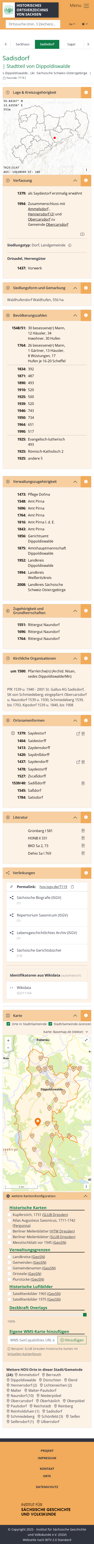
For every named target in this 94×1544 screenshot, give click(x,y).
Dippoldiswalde (53, 66)
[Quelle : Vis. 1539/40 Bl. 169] (83, 783)
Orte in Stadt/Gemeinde (29, 1024)
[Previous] (6, 44)
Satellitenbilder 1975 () (37, 1299)
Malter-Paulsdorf (42, 1390)
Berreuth (53, 1374)
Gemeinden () (29, 1262)
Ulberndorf (50, 1421)
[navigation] (47, 44)
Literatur (20, 817)
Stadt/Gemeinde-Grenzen (72, 1024)
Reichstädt (42, 1406)
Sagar (71, 44)
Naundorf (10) (22, 1395)
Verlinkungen (24, 872)
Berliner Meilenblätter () (44, 1231)
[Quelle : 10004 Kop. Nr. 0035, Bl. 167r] (83, 762)
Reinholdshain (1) (25, 1411)
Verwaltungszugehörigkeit (35, 481)
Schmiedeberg (23, 1416)
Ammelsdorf (38, 209)
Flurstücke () (28, 1279)
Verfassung (22, 180)
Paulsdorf (19, 1406)
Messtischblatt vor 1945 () (39, 1242)
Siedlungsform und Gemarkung (39, 287)
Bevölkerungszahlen (30, 315)
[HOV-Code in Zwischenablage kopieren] (4, 78)
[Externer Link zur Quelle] (78, 733)
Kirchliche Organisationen (34, 658)
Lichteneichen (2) (58, 1385)
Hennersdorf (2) (41, 214)
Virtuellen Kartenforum (24, 1354)
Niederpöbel (51, 1395)
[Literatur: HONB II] (83, 838)
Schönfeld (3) (52, 1416)
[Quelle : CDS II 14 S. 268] (83, 733)
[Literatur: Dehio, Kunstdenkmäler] (83, 853)
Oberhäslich (50, 1400)
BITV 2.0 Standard (58, 1540)
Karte (17, 1015)
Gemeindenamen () (34, 1268)
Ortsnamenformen (29, 720)
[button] (83, 733)
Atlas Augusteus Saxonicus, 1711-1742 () (44, 1223)
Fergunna (22, 1225)
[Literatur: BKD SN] (83, 845)
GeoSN (59, 1242)
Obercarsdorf (39, 219)
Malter (16, 1390)
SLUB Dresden (55, 1214)
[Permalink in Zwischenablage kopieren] (72, 886)
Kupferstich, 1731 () (40, 1214)
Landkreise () (29, 1256)
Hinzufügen (74, 1340)
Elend (72, 1380)
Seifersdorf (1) (22, 1421)
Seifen (75, 1416)
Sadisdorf (54, 1411)
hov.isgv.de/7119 (53, 886)
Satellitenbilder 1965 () (37, 1293)
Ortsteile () (27, 1273)
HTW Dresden (62, 1231)
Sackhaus (23, 44)
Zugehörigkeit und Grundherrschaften (29, 610)
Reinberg (65, 1406)
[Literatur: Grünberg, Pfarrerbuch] (83, 830)
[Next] (88, 44)
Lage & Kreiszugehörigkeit (34, 92)
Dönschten (52, 1380)
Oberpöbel (76, 1400)
